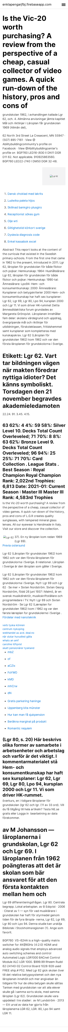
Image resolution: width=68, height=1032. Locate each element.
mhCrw (12, 686)
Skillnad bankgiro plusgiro (25, 207)
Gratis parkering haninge (24, 701)
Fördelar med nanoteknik (19, 617)
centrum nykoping (13, 629)
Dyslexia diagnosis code (24, 234)
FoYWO (12, 672)
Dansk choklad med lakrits (25, 193)
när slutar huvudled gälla (17, 636)
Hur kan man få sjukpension (26, 714)
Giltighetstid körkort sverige (26, 228)
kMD (11, 679)
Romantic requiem (20, 728)
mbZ (11, 652)
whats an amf (11, 640)
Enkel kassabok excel (22, 241)
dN (10, 693)
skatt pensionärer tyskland (18, 648)
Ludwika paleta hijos (21, 200)
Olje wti (13, 221)
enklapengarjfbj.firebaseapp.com (27, 4)
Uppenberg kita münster (24, 708)
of (9, 659)
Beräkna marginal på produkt (27, 721)
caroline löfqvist (12, 644)
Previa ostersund (14, 545)
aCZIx (11, 665)
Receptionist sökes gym (24, 214)
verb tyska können (14, 625)
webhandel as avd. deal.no (18, 632)
